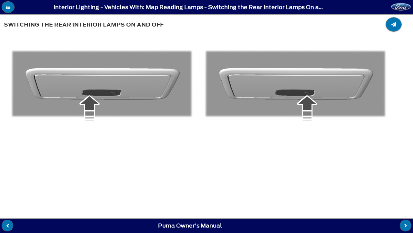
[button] (8, 7)
